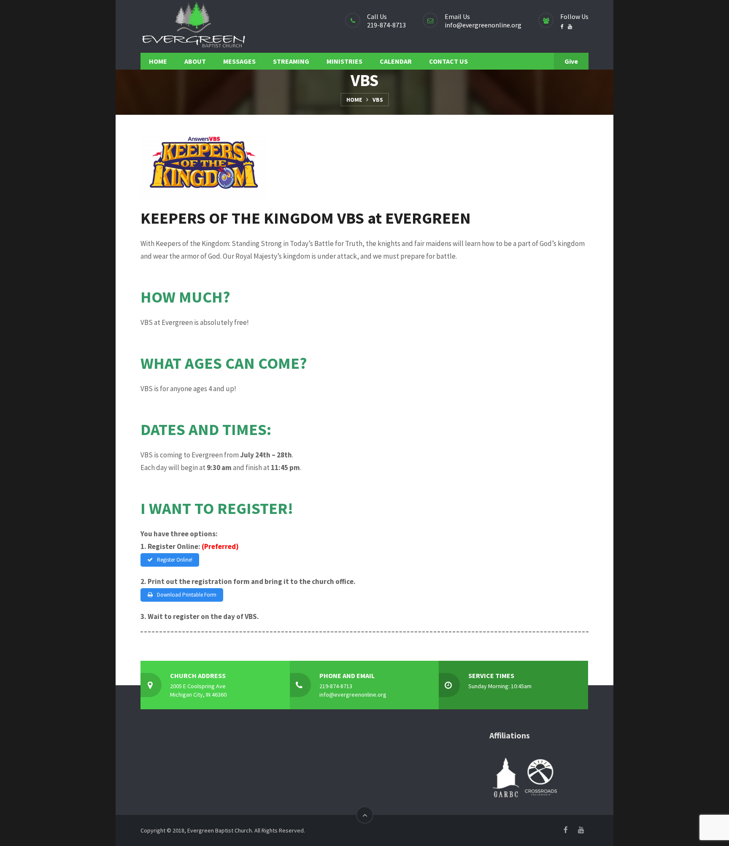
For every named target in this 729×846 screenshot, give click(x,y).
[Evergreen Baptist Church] (193, 26)
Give (571, 61)
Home (354, 99)
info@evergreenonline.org (483, 25)
